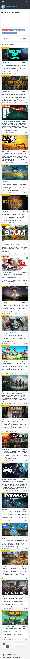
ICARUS (4, 302)
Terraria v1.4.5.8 (7, 537)
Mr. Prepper (5, 449)
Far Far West (6, 151)
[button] (25, 74)
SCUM (4, 241)
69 (10, 647)
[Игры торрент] (11, 6)
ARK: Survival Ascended (9, 332)
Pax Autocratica (7, 272)
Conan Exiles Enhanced (9, 392)
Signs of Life (6, 62)
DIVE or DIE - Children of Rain (11, 121)
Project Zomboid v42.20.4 (10, 479)
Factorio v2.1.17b (7, 91)
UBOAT (4, 567)
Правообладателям (8, 657)
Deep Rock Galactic (8, 626)
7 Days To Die (6, 420)
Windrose (5, 597)
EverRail (4, 509)
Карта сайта (18, 657)
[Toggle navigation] (26, 2)
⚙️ (20, 38)
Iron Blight (5, 211)
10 (4, 647)
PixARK (4, 362)
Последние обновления (18, 30)
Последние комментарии (9, 33)
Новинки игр (6, 30)
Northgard (5, 181)
